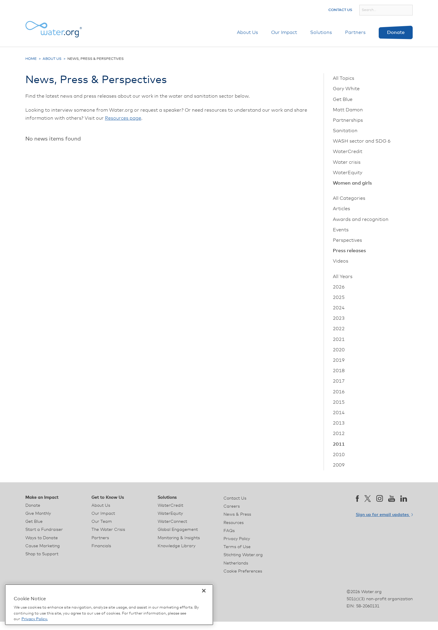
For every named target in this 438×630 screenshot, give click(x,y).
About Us (247, 32)
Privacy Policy (236, 539)
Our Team (101, 522)
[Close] (203, 590)
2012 (339, 433)
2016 (339, 391)
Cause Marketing (42, 546)
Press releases (349, 250)
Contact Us (340, 10)
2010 (339, 454)
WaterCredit (347, 151)
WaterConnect (172, 522)
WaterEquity (347, 172)
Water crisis (347, 162)
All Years (342, 276)
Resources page (123, 118)
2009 (339, 465)
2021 (339, 339)
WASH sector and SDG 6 (362, 141)
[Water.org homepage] (53, 29)
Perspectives (347, 240)
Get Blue (342, 99)
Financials (101, 546)
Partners (355, 32)
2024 (339, 307)
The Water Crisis (108, 530)
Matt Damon (348, 109)
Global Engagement (178, 530)
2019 (339, 360)
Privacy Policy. (34, 619)
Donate (396, 32)
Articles (341, 208)
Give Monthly (38, 514)
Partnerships (348, 120)
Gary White (346, 88)
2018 (339, 370)
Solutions (321, 32)
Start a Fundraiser (44, 530)
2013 (339, 423)
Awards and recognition (361, 219)
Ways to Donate (41, 538)
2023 (339, 318)
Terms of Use (237, 547)
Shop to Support (41, 554)
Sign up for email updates (383, 515)
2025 (339, 297)
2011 (339, 444)
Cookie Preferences (242, 571)
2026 (339, 287)
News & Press (237, 514)
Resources (233, 523)
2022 (339, 328)
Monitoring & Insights (179, 538)
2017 (339, 381)
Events (341, 229)
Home (31, 59)
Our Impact (284, 32)
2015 (339, 402)
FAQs (229, 531)
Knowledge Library (176, 546)
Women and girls (352, 183)
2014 (339, 412)
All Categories (349, 198)
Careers (231, 506)
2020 (339, 349)
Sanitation (345, 130)
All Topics (343, 78)
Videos (340, 261)
